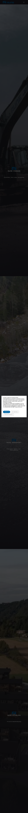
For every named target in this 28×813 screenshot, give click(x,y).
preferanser (13, 405)
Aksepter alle (6, 411)
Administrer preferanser (8, 414)
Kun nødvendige (15, 411)
